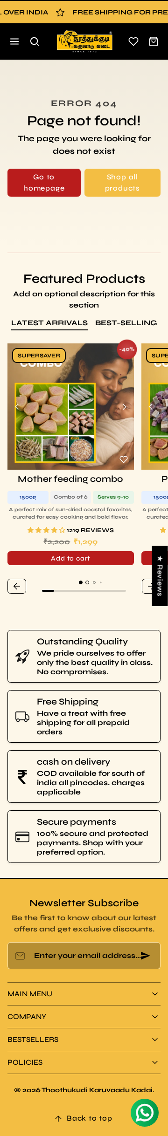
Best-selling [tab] (126, 322)
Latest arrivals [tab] (49, 322)
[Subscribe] (145, 955)
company (26, 1016)
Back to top (89, 1118)
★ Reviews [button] (160, 575)
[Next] (124, 406)
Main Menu (29, 993)
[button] (15, 42)
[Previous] (16, 406)
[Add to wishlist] (123, 459)
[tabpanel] (84, 470)
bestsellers (32, 1039)
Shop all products (122, 182)
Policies (24, 1062)
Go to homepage (43, 182)
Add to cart (70, 558)
